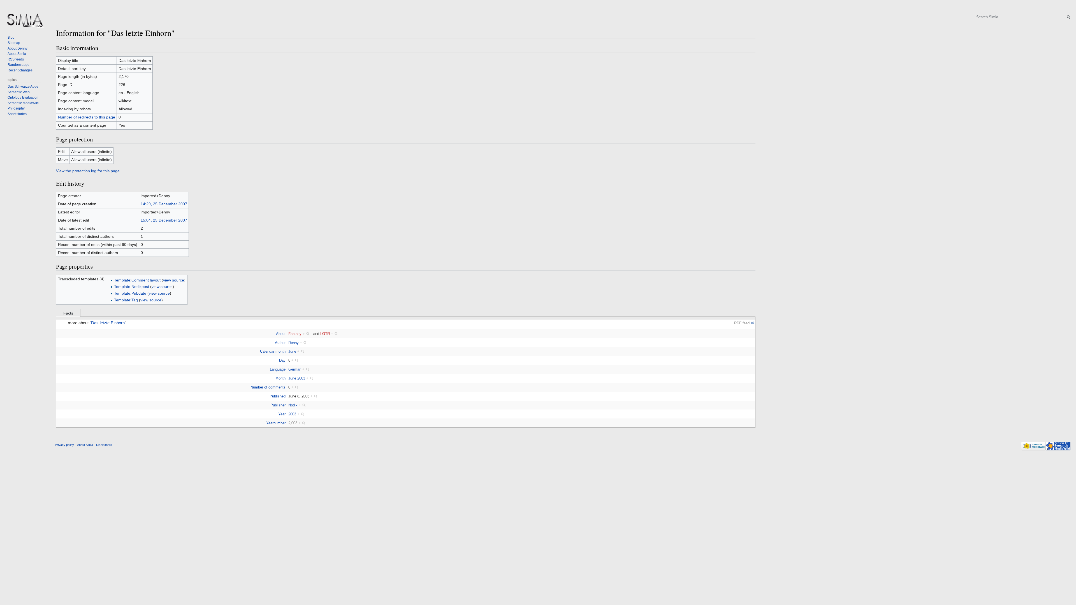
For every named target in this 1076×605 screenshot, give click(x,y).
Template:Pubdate (130, 293)
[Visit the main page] (24, 22)
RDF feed (742, 323)
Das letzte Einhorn (108, 323)
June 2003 (296, 378)
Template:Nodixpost (131, 286)
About (281, 334)
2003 (292, 414)
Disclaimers (104, 444)
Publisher (278, 405)
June (292, 351)
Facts (68, 313)
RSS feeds (16, 59)
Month (280, 378)
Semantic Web (19, 92)
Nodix (293, 405)
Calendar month (273, 351)
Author (280, 343)
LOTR (325, 334)
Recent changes (20, 70)
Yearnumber (276, 423)
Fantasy (295, 334)
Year (282, 414)
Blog (11, 37)
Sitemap (14, 43)
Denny (293, 343)
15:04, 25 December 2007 (164, 220)
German (294, 369)
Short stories (17, 114)
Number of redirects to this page (86, 117)
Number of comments (268, 387)
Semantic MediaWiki (23, 103)
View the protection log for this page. (88, 171)
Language (278, 369)
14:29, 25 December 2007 (164, 204)
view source (173, 280)
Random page (18, 65)
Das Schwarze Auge (23, 87)
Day (282, 360)
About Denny (17, 48)
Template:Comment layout (137, 280)
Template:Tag (126, 300)
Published (278, 396)
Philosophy (16, 108)
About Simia (17, 54)
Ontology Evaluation (23, 97)
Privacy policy (64, 444)
